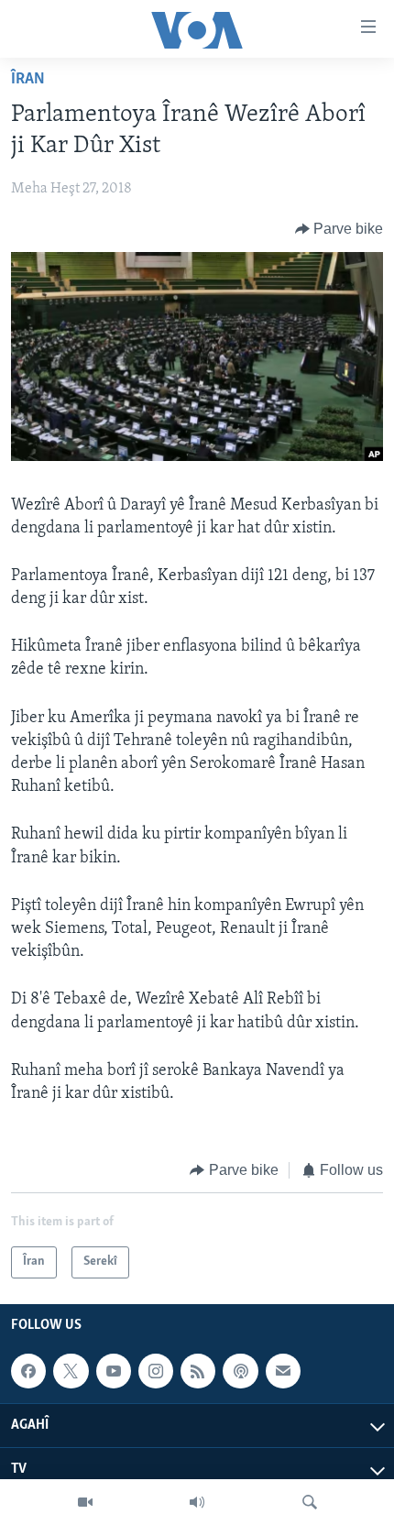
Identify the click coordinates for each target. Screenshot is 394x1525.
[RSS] (198, 1371)
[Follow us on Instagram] (155, 1371)
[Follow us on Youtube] (113, 1371)
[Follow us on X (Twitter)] (70, 1371)
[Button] (339, 229)
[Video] (85, 1502)
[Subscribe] (283, 1371)
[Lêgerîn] (309, 1502)
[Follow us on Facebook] (28, 1371)
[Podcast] (240, 1371)
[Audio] (197, 1502)
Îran (28, 79)
